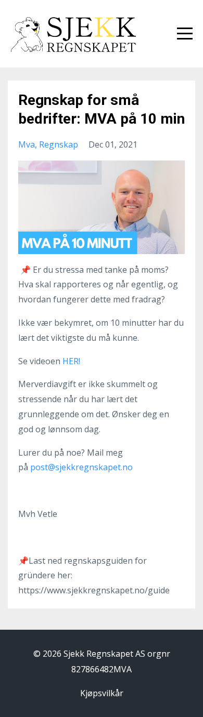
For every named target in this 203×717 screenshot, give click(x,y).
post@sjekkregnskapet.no (81, 467)
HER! (71, 361)
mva (26, 144)
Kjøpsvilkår (101, 693)
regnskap (58, 144)
